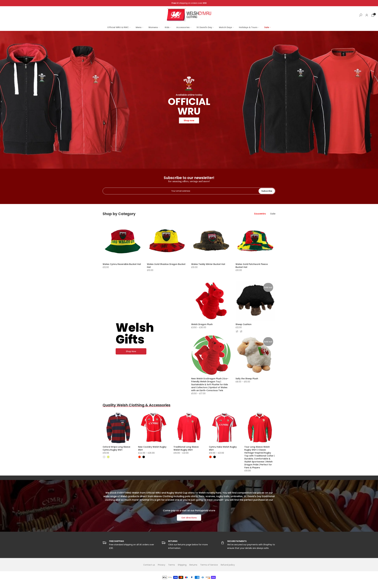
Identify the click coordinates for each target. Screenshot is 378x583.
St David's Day (204, 27)
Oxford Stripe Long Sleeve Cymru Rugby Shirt (116, 448)
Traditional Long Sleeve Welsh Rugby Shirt (186, 448)
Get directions (189, 517)
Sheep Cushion (243, 324)
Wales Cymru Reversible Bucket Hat (122, 264)
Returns (193, 564)
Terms (171, 564)
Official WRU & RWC (118, 27)
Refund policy (228, 564)
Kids (167, 27)
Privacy (161, 564)
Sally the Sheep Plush (247, 378)
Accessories (183, 27)
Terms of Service (209, 564)
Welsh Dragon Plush (202, 324)
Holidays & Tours (248, 27)
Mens (138, 27)
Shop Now (131, 351)
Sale (266, 27)
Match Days (225, 27)
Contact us (149, 564)
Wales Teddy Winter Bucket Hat (208, 264)
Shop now (189, 120)
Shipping (182, 564)
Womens (153, 27)
